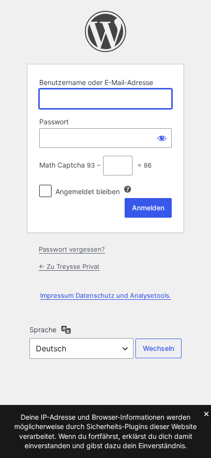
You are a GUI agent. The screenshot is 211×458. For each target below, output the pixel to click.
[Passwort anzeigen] (162, 138)
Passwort (54, 121)
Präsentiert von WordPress (105, 31)
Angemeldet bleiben (87, 191)
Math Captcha (62, 165)
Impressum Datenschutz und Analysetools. (105, 295)
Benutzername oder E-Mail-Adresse (96, 82)
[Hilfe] (127, 189)
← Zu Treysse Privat (69, 266)
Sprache (42, 329)
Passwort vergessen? (72, 249)
